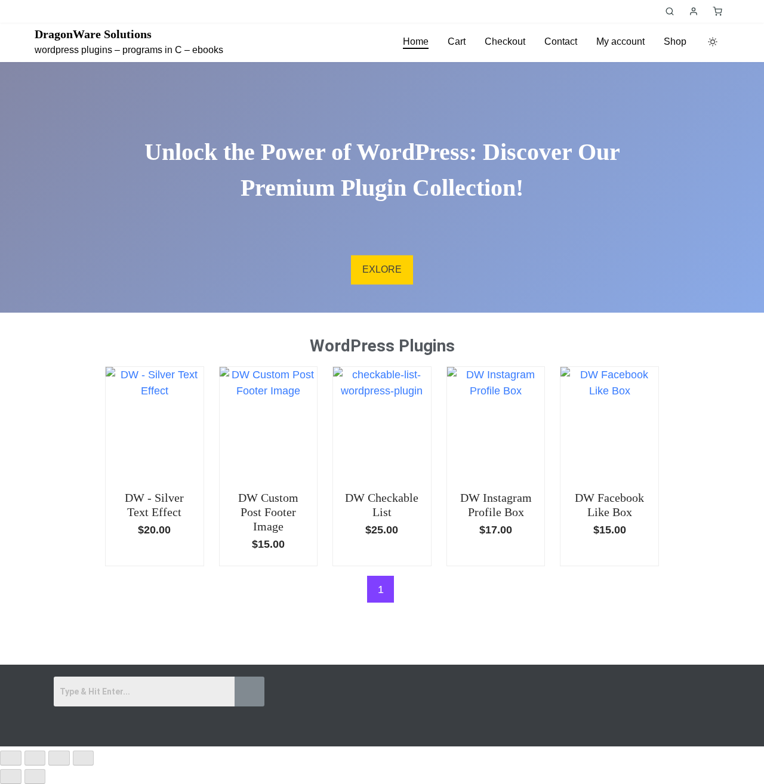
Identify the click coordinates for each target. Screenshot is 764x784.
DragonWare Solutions (93, 34)
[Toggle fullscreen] (35, 758)
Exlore (382, 269)
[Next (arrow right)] (35, 776)
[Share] (59, 758)
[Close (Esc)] (83, 758)
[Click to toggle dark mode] (712, 42)
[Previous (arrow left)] (10, 776)
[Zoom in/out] (10, 758)
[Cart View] (717, 11)
